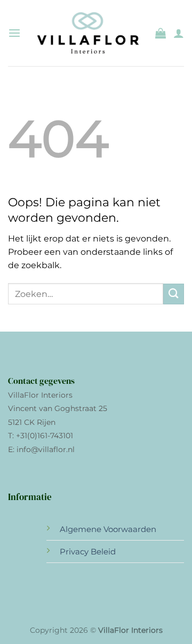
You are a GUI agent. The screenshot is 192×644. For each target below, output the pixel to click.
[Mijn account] (178, 33)
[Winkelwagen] (160, 33)
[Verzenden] (173, 294)
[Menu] (14, 33)
